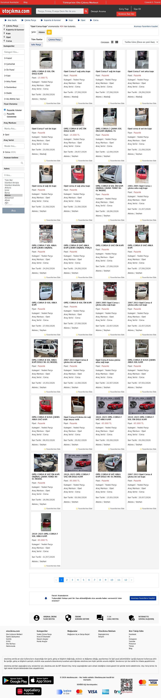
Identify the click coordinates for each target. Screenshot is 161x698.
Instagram (133, 639)
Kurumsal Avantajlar (10, 2)
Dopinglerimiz (103, 634)
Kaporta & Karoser (52, 20)
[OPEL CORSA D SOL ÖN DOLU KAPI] (46, 59)
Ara (13, 210)
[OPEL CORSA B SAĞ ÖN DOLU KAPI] (78, 116)
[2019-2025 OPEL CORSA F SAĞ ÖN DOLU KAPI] (78, 462)
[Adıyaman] (13, 198)
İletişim (101, 637)
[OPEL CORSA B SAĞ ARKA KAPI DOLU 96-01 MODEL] (110, 462)
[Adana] (13, 195)
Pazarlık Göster (14, 110)
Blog (25, 2)
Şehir (33, 32)
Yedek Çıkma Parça (44, 634)
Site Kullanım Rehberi (14, 634)
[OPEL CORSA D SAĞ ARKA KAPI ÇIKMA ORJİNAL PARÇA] (78, 233)
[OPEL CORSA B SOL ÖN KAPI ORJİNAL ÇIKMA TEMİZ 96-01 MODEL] (110, 174)
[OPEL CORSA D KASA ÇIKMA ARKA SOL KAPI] (142, 348)
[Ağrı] (13, 203)
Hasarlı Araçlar (42, 639)
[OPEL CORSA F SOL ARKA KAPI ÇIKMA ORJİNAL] (46, 233)
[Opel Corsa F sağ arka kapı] (78, 59)
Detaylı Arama (98, 11)
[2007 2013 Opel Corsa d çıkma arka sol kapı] (142, 290)
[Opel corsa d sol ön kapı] (142, 116)
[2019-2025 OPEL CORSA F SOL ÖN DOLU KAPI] (142, 405)
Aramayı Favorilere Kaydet (143, 598)
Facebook (132, 634)
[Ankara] (13, 187)
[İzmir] (13, 190)
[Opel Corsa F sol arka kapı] (142, 59)
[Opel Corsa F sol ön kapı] (46, 116)
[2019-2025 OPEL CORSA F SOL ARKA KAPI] (46, 522)
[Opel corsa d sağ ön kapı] (46, 174)
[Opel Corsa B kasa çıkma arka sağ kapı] (110, 348)
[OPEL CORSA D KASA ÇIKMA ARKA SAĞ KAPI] (46, 405)
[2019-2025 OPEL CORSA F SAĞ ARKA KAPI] (110, 405)
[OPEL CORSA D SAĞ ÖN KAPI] (110, 233)
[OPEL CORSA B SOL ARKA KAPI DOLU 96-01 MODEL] (46, 348)
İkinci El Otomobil (43, 637)
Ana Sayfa (12, 20)
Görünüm (105, 42)
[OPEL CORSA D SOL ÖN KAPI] (78, 290)
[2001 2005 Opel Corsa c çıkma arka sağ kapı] (142, 174)
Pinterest (132, 644)
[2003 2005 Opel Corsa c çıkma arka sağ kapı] (110, 290)
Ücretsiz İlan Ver (126, 14)
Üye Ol (137, 9)
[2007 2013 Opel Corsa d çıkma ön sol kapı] (78, 348)
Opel (83, 20)
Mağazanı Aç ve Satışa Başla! (78, 634)
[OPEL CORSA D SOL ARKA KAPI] (46, 290)
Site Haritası (10, 644)
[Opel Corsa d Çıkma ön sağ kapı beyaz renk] (78, 405)
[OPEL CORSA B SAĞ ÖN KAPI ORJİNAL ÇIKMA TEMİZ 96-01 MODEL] (46, 462)
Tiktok (131, 646)
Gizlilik (8, 639)
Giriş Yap (124, 9)
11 (118, 579)
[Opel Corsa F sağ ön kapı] (110, 59)
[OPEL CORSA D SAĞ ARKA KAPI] (142, 233)
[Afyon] (13, 200)
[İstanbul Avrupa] (13, 182)
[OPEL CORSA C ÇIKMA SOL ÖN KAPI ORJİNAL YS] (110, 116)
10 (111, 579)
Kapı (71, 20)
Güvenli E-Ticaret (152, 2)
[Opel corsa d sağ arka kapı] (78, 174)
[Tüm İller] (13, 180)
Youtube (132, 641)
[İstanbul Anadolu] (13, 185)
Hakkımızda (10, 646)
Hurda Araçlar (42, 641)
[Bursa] (13, 192)
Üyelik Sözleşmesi (13, 637)
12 (125, 579)
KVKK (8, 641)
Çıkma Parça (30, 20)
